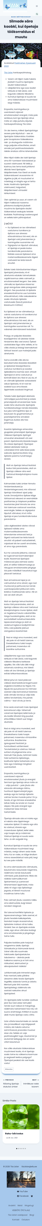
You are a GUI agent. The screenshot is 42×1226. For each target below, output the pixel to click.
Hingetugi (29, 1205)
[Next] (36, 1125)
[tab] (16, 1148)
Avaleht (12, 1205)
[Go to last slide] (6, 1125)
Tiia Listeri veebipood (17, 1215)
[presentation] (21, 1116)
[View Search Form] (37, 14)
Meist (20, 1205)
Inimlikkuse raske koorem (31, 1083)
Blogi (13, 17)
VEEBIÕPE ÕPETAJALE (21, 1210)
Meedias (8, 1069)
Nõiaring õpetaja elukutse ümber (11, 1083)
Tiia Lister (8, 72)
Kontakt (15, 1219)
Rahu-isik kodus (14, 1133)
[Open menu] (37, 6)
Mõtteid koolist (24, 17)
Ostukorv (26, 1219)
